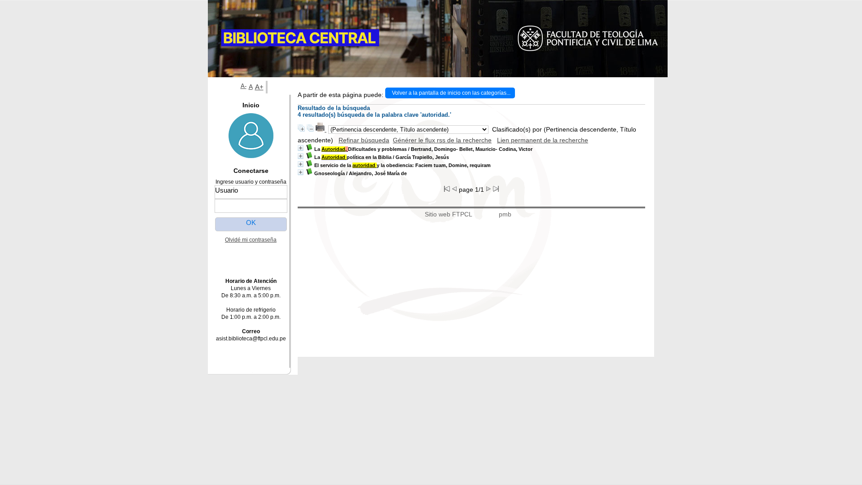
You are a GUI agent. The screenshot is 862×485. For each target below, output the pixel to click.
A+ (259, 87)
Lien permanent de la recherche (542, 140)
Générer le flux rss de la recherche (442, 140)
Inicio (250, 105)
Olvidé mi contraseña (251, 240)
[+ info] (300, 148)
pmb (505, 214)
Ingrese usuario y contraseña (251, 182)
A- (243, 86)
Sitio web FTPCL (448, 214)
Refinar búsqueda (364, 140)
